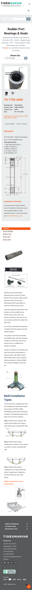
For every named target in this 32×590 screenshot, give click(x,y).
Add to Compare (22, 124)
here (6, 48)
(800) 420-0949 (12, 549)
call (24, 116)
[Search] (28, 19)
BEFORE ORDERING (8, 231)
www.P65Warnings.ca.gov (14, 216)
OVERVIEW (6, 228)
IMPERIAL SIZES (7, 234)
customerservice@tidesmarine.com (12, 556)
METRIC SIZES (6, 237)
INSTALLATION (7, 239)
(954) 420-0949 (9, 551)
